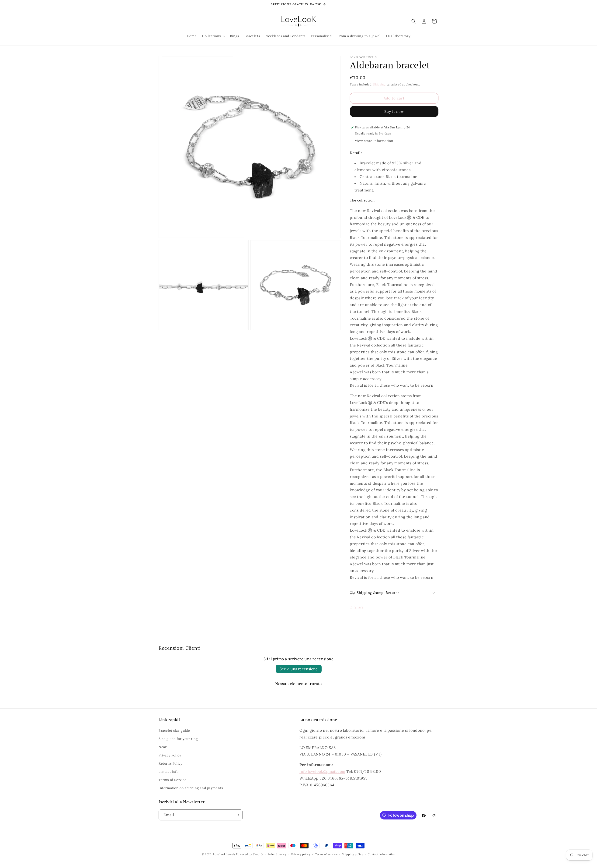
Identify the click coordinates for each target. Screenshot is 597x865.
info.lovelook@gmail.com (322, 771)
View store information (374, 141)
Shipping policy (352, 854)
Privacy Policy (170, 755)
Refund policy (277, 854)
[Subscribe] (237, 814)
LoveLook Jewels (224, 854)
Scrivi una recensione (299, 669)
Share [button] (359, 607)
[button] (213, 36)
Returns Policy (170, 763)
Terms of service (326, 854)
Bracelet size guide (174, 730)
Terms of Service (173, 780)
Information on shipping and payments (191, 788)
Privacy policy (301, 854)
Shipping (379, 84)
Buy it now (394, 111)
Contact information (381, 854)
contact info (168, 772)
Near (163, 747)
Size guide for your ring (178, 739)
